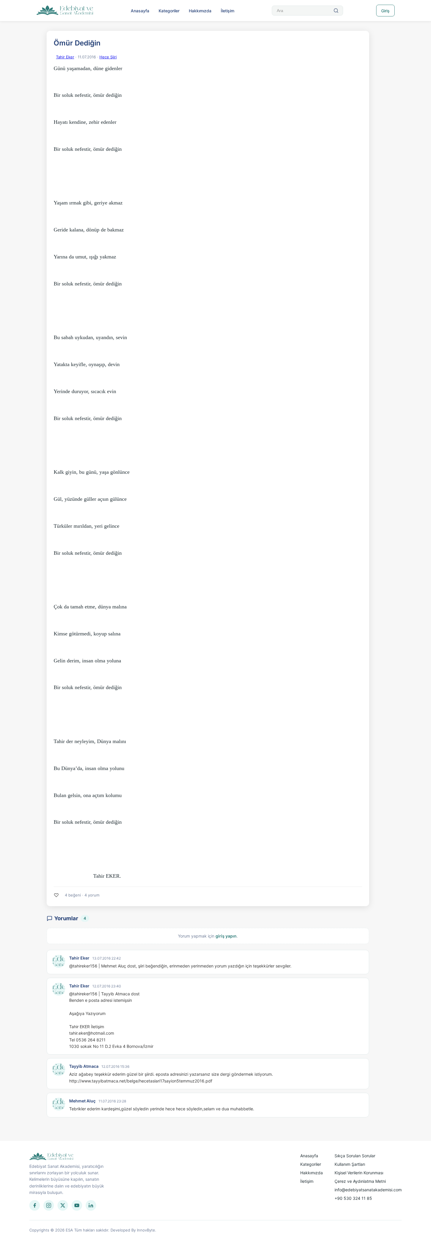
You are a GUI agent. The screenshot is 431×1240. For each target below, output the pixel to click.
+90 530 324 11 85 (353, 1198)
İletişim (227, 10)
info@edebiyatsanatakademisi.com (368, 1189)
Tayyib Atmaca (84, 1066)
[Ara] (336, 10)
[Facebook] (34, 1205)
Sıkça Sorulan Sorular (355, 1155)
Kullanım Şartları (350, 1164)
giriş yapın (226, 935)
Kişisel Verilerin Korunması (359, 1172)
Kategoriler (169, 10)
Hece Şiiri (108, 57)
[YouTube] (77, 1205)
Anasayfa (140, 10)
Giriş (385, 10)
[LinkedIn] (91, 1205)
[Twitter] (62, 1205)
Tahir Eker (65, 57)
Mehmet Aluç (82, 1100)
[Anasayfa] (65, 10)
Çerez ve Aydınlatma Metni (360, 1181)
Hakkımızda (200, 10)
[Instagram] (48, 1205)
